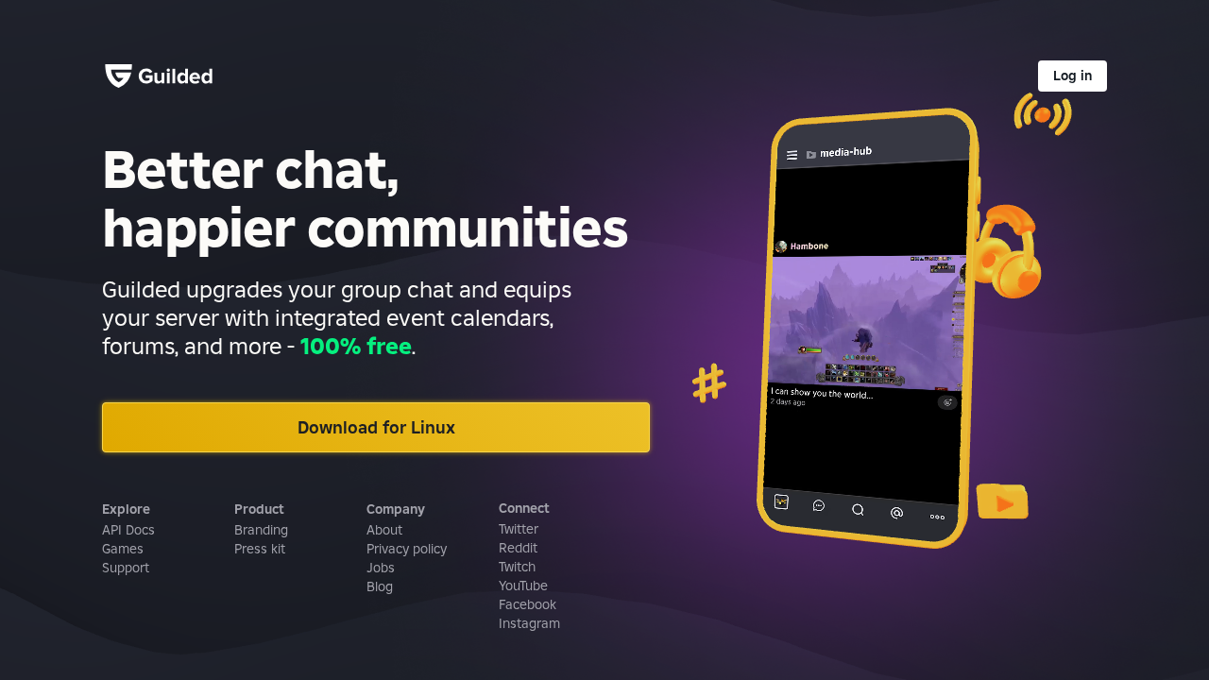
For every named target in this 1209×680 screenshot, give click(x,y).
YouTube (523, 585)
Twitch (517, 566)
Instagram (529, 623)
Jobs (380, 567)
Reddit (518, 547)
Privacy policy (406, 548)
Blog (379, 586)
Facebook (527, 604)
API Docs (128, 529)
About (384, 529)
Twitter (518, 528)
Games (123, 548)
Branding (261, 529)
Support (125, 567)
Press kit (259, 548)
